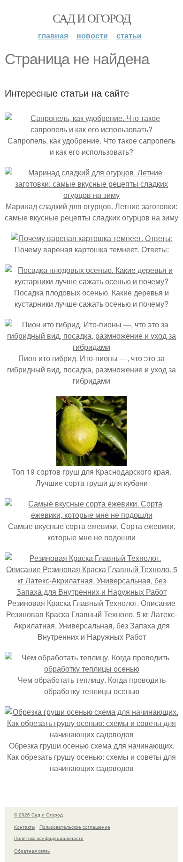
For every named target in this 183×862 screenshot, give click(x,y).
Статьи (129, 35)
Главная (53, 35)
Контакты (24, 827)
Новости (92, 35)
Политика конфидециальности (49, 838)
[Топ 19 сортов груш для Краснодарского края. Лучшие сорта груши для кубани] (91, 460)
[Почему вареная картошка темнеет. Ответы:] (92, 238)
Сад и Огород (92, 18)
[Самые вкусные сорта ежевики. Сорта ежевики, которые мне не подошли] (91, 514)
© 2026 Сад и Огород (38, 814)
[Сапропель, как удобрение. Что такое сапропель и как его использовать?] (91, 129)
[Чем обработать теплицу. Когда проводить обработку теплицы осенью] (91, 668)
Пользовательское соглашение (74, 827)
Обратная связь (32, 850)
